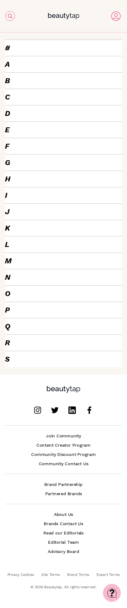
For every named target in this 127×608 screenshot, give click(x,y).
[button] (63, 48)
